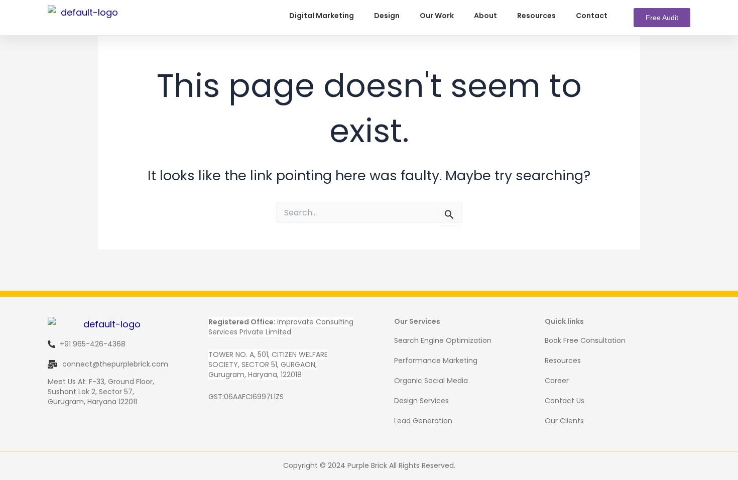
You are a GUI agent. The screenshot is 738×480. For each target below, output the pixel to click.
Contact (591, 16)
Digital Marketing (321, 16)
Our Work (437, 16)
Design (387, 16)
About (485, 16)
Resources (536, 16)
